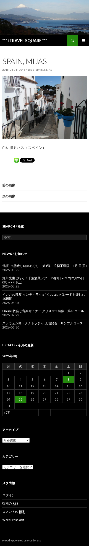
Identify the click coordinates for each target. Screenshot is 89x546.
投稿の (10, 503)
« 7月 (7, 412)
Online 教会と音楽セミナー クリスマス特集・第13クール (43, 311)
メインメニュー (83, 40)
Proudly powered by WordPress (21, 540)
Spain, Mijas (44, 69)
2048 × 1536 (26, 69)
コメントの (13, 511)
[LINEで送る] (16, 160)
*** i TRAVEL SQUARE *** (24, 40)
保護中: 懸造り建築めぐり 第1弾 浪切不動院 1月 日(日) (44, 266)
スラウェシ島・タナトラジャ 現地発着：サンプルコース (42, 323)
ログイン (8, 495)
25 (20, 399)
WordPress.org (13, 520)
